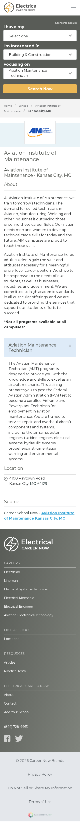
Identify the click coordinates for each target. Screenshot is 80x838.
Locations (11, 639)
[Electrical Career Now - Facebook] (7, 738)
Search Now (40, 89)
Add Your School (16, 712)
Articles (9, 663)
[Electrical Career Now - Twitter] (19, 738)
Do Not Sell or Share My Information (40, 788)
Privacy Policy (40, 774)
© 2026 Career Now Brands (40, 760)
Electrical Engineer (18, 607)
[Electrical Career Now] (20, 7)
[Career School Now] (40, 815)
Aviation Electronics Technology (28, 615)
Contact (10, 703)
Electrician (12, 572)
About (9, 695)
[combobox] (40, 35)
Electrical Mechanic (19, 598)
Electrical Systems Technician (27, 589)
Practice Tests (15, 671)
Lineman (11, 581)
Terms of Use (40, 802)
